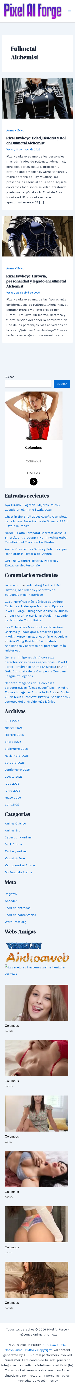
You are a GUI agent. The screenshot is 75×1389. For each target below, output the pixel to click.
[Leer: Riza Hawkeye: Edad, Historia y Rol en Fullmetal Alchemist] (37, 98)
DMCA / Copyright (38, 1350)
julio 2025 (12, 783)
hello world (13, 585)
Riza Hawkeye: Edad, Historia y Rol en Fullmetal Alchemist (36, 140)
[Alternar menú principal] (69, 11)
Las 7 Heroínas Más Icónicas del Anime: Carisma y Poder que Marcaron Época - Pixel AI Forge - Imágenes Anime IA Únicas (36, 606)
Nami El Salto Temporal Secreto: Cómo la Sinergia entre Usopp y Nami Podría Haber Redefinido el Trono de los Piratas (36, 537)
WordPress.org (15, 922)
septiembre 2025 (17, 769)
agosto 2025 (13, 776)
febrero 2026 (14, 735)
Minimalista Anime (18, 872)
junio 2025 (12, 790)
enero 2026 (13, 742)
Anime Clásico (15, 130)
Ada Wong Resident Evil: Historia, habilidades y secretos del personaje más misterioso (33, 589)
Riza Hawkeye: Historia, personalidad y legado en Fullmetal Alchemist (36, 281)
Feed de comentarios (20, 915)
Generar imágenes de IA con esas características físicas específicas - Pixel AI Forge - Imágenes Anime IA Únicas (37, 662)
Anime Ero (12, 830)
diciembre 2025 (16, 748)
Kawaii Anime (15, 858)
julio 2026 (12, 721)
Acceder (11, 901)
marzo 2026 (13, 728)
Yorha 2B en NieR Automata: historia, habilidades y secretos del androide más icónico (37, 696)
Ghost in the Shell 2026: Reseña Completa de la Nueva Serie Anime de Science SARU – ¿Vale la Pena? (36, 521)
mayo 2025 (13, 797)
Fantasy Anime (16, 851)
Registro (11, 894)
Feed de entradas (18, 908)
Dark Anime (13, 844)
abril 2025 (12, 804)
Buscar (9, 376)
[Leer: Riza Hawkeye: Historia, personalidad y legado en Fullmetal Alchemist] (37, 236)
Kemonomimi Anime (20, 865)
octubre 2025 (15, 762)
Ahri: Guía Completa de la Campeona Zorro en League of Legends (36, 671)
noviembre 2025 (17, 755)
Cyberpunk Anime (18, 837)
